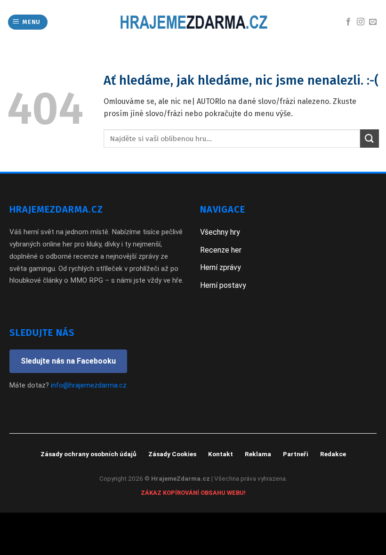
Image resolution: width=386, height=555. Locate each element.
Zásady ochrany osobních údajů (88, 454)
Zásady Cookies (172, 454)
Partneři (295, 454)
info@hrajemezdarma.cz (89, 385)
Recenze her (220, 250)
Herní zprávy (220, 267)
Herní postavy (223, 285)
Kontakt (220, 454)
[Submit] (369, 138)
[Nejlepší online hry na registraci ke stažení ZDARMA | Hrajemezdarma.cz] (193, 22)
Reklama (258, 454)
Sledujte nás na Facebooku (68, 361)
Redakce (333, 454)
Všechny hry (220, 232)
